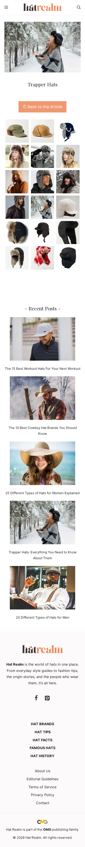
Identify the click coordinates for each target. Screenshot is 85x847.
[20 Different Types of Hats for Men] (42, 588)
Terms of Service (42, 787)
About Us (42, 771)
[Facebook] (36, 698)
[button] (79, 7)
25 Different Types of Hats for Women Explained (42, 493)
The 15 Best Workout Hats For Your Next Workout (42, 369)
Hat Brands (42, 724)
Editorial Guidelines (42, 779)
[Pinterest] (47, 698)
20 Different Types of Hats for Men (42, 617)
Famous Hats (42, 748)
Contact (42, 803)
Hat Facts (42, 740)
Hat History (42, 756)
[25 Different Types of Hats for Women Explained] (42, 464)
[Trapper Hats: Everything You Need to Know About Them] (42, 523)
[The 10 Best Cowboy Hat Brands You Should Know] (42, 399)
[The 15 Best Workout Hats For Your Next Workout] (42, 339)
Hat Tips (43, 732)
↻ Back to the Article (42, 106)
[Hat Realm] (42, 7)
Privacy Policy (42, 795)
